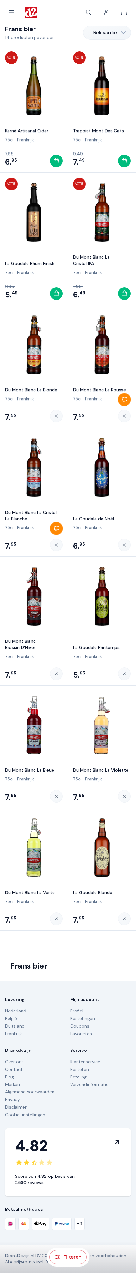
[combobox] (107, 33)
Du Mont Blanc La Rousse (99, 390)
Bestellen (79, 1069)
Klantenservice (85, 1061)
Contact (13, 1069)
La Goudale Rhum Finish (29, 263)
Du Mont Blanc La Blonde (31, 390)
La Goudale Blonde (92, 892)
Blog (9, 1077)
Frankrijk (25, 140)
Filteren (72, 1257)
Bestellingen (82, 1018)
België (11, 1018)
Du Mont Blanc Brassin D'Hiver (20, 644)
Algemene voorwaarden (29, 1092)
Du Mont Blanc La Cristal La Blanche (31, 515)
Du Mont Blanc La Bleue (29, 770)
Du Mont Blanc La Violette (100, 770)
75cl (9, 140)
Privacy (12, 1099)
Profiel (76, 1011)
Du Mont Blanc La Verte (30, 892)
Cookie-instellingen (25, 1114)
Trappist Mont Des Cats (98, 131)
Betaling (78, 1077)
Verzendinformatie (89, 1084)
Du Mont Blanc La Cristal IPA (91, 260)
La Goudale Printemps (96, 647)
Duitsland (15, 1026)
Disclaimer (16, 1107)
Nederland (15, 1011)
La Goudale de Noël (93, 518)
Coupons (79, 1026)
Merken (12, 1084)
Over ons (14, 1061)
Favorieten (81, 1034)
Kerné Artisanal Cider (26, 131)
